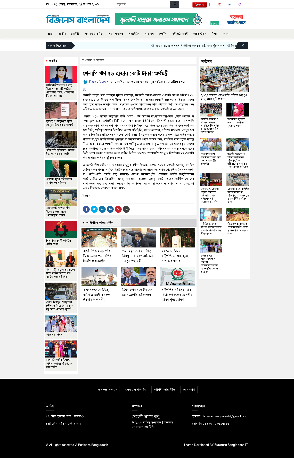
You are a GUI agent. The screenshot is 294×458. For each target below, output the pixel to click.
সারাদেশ (149, 34)
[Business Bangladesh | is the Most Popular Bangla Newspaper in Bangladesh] (78, 18)
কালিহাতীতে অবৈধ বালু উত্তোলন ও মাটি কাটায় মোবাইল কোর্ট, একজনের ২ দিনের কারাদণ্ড (61, 90)
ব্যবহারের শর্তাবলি (135, 389)
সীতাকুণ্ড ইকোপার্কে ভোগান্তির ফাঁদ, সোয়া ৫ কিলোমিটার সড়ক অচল (237, 228)
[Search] (174, 4)
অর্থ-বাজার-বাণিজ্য (94, 34)
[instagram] (240, 4)
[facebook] (210, 4)
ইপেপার (200, 4)
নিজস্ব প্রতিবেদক (98, 82)
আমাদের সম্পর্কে (107, 389)
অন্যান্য (225, 34)
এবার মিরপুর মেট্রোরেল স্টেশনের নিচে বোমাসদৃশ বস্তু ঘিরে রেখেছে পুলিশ (59, 305)
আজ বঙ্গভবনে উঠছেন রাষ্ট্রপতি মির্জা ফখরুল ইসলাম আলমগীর (96, 295)
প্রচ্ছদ (51, 34)
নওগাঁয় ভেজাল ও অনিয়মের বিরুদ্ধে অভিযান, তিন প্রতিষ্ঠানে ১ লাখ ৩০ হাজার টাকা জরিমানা (237, 160)
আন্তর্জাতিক (134, 34)
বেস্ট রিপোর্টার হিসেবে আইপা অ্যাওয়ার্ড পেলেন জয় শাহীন (59, 363)
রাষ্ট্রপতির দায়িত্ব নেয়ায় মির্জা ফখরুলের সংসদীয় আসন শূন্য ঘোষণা (177, 295)
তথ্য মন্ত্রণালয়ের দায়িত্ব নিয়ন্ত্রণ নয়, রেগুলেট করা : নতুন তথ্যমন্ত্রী (138, 256)
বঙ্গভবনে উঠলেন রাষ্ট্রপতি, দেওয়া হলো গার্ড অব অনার (175, 256)
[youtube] (220, 4)
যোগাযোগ (189, 389)
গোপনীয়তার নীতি (164, 389)
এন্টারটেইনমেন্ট (180, 34)
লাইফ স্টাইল (200, 34)
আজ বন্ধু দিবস (54, 335)
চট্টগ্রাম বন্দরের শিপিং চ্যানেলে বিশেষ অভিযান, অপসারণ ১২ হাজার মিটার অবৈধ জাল (238, 195)
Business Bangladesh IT (231, 445)
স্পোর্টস (163, 34)
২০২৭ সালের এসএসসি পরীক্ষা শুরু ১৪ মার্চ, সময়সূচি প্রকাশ (179, 46)
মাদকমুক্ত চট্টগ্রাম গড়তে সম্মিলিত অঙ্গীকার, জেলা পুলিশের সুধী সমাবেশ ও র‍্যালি (210, 195)
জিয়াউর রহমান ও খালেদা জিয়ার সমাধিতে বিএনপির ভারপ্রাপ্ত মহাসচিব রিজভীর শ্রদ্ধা (210, 126)
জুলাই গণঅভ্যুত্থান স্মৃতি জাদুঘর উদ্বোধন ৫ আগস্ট (60, 123)
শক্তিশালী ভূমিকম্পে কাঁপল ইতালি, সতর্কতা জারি (60, 152)
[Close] (240, 46)
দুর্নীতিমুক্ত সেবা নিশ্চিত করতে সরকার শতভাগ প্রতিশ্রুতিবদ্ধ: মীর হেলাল (211, 228)
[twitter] (230, 4)
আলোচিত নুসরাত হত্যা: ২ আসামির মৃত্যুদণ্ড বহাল (236, 122)
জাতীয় (62, 34)
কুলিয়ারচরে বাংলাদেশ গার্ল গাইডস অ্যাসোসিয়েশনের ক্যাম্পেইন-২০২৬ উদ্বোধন (209, 264)
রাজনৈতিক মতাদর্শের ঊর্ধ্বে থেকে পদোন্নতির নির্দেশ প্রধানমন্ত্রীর (97, 256)
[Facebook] (86, 209)
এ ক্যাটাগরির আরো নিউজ (98, 222)
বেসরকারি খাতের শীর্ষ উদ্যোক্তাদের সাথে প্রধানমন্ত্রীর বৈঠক (58, 211)
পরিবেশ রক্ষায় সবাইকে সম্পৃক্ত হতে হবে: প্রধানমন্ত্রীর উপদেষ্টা (211, 159)
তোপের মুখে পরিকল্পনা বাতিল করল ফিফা (59, 181)
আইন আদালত (116, 34)
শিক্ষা (214, 34)
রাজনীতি (75, 34)
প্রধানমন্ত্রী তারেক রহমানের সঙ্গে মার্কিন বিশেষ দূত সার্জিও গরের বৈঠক (60, 273)
